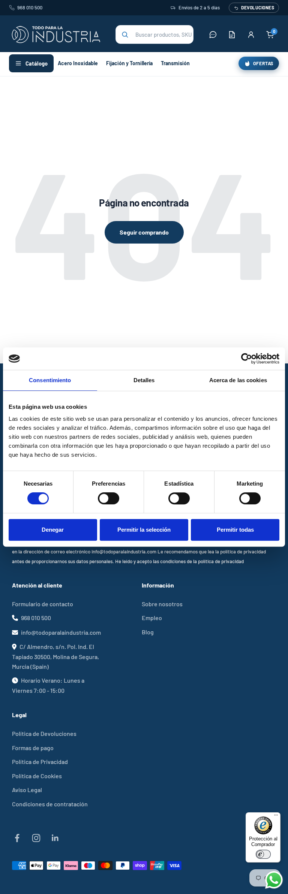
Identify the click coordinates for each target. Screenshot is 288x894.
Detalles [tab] (144, 380)
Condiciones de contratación (50, 803)
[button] (155, 34)
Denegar (53, 529)
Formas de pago (33, 747)
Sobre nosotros (162, 603)
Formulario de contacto (42, 603)
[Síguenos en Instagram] (36, 838)
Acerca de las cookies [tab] (238, 380)
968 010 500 (29, 7)
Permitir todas (235, 529)
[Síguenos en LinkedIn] (55, 838)
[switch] (108, 498)
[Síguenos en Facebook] (17, 838)
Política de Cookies (37, 775)
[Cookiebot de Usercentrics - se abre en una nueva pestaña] (246, 358)
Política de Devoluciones (44, 733)
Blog (148, 631)
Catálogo (37, 63)
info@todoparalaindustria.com (61, 632)
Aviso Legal (27, 789)
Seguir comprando (144, 232)
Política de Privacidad (40, 761)
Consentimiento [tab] (50, 380)
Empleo (152, 617)
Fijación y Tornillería (129, 63)
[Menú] (276, 816)
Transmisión (175, 63)
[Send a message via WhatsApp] (274, 880)
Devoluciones (257, 7)
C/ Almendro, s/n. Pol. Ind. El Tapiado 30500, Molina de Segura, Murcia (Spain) (55, 656)
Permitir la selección (144, 529)
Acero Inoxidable (78, 63)
